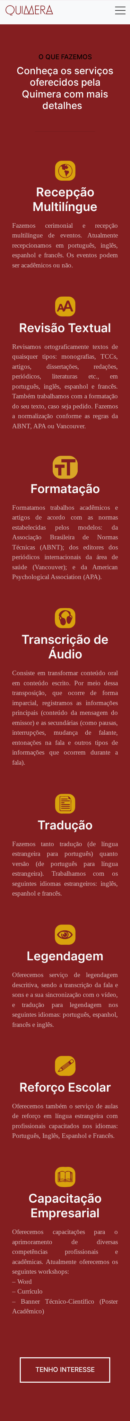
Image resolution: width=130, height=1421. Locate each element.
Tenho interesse (65, 1370)
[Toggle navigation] (120, 10)
